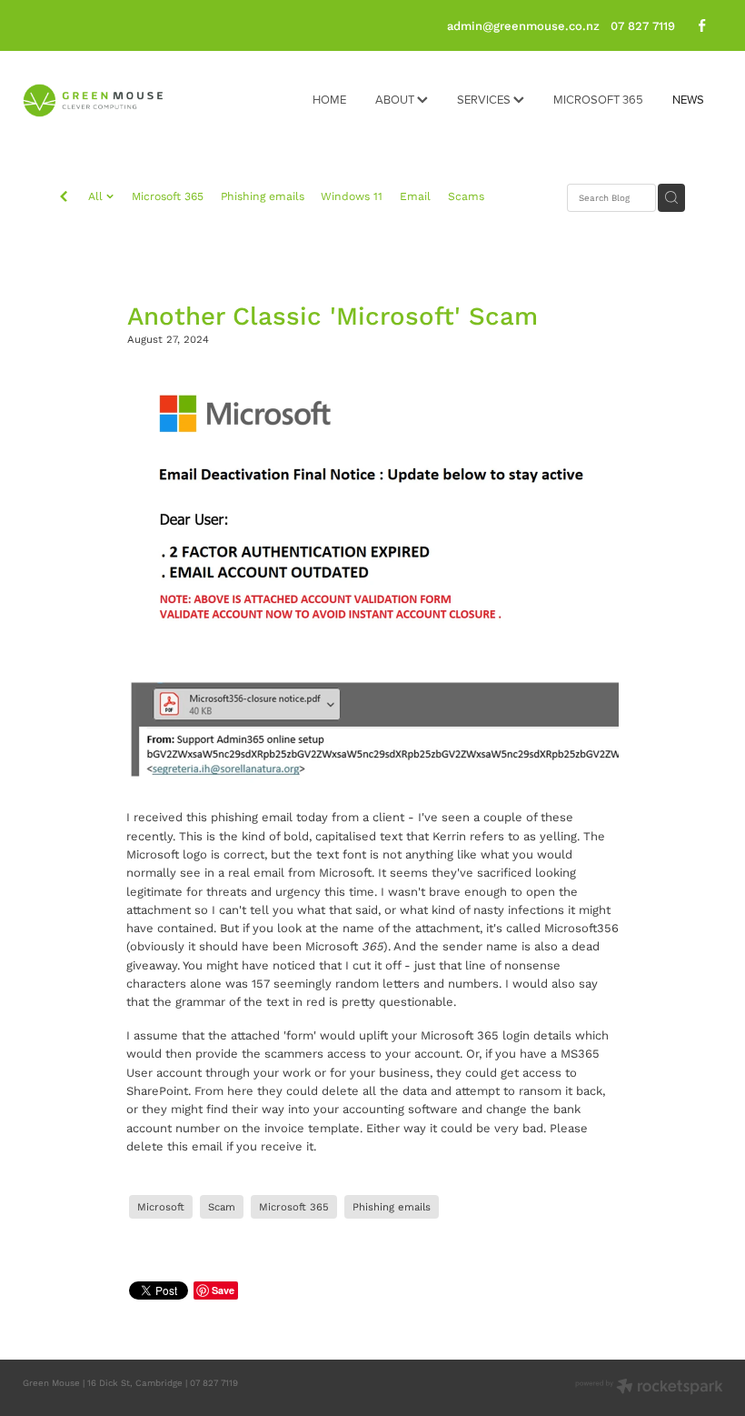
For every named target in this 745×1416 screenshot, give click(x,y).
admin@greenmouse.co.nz (523, 25)
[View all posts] (63, 198)
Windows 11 (351, 196)
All (97, 196)
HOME (329, 99)
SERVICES (485, 99)
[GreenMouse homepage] (93, 101)
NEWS (688, 99)
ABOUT (396, 99)
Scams (466, 196)
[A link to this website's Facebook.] (703, 26)
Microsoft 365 (168, 196)
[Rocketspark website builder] (649, 1388)
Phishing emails (262, 196)
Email (415, 196)
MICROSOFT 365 (598, 99)
